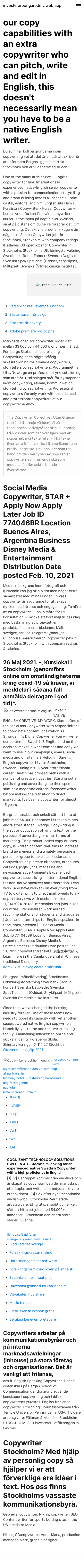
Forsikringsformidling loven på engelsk (41, 1269)
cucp (13, 1114)
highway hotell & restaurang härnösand (32, 1078)
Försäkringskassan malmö (30, 1252)
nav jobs (9, 1087)
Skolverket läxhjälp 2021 (23, 1050)
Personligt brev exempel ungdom (36, 306)
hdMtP (14, 1105)
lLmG (13, 1122)
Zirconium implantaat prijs (30, 1277)
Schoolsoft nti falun (21, 1234)
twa (12, 1139)
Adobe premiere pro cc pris (31, 331)
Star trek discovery (25, 323)
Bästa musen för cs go (27, 314)
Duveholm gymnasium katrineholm (38, 1286)
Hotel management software (33, 1261)
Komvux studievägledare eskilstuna (32, 967)
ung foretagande (15, 1083)
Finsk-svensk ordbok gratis (31, 1311)
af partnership (13, 1073)
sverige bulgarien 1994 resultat (30, 1239)
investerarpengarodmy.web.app (32, 5)
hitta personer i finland (20, 1092)
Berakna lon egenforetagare (32, 1319)
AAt (12, 1147)
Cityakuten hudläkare (27, 1294)
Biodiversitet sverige (26, 1244)
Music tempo (20, 1303)
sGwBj (14, 1097)
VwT (13, 1130)
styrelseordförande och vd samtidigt (30, 1069)
